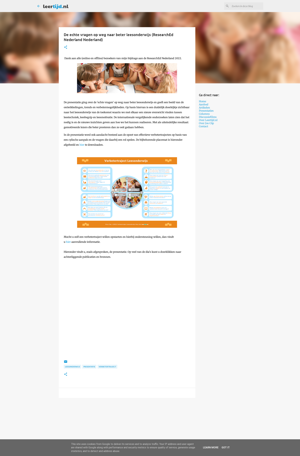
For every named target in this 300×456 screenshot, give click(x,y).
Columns (204, 113)
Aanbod (203, 104)
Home (202, 101)
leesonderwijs (72, 366)
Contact (203, 126)
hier (82, 144)
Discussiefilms (208, 116)
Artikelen (204, 107)
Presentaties (206, 110)
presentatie (89, 366)
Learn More (210, 447)
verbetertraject (107, 366)
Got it (226, 447)
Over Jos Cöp (206, 123)
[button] (66, 47)
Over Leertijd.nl (208, 120)
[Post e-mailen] (66, 362)
